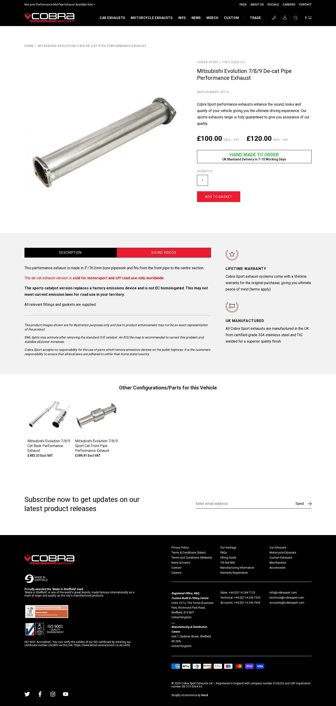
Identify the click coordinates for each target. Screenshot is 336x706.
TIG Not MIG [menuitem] (227, 562)
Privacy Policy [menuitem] (180, 547)
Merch (212, 18)
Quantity (205, 171)
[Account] (285, 17)
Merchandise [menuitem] (277, 562)
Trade (255, 18)
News (196, 18)
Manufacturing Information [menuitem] (237, 567)
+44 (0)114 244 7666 (247, 602)
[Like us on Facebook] (40, 694)
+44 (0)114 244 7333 (247, 597)
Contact (305, 4)
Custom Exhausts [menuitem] (280, 557)
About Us (257, 4)
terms (255, 289)
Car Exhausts (112, 18)
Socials (273, 4)
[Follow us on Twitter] (27, 694)
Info (182, 18)
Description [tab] (70, 252)
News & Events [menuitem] (180, 562)
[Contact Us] (274, 17)
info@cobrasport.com (283, 592)
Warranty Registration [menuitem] (234, 572)
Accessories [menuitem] (277, 567)
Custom (231, 18)
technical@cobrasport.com (286, 597)
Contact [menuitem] (176, 567)
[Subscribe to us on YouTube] (65, 694)
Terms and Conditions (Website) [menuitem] (191, 557)
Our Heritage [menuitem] (228, 547)
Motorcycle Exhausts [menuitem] (282, 552)
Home (29, 46)
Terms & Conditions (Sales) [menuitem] (188, 552)
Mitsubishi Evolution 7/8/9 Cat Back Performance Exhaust (48, 446)
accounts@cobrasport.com (286, 602)
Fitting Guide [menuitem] (228, 557)
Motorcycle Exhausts (152, 18)
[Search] (296, 17)
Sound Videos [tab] (163, 252)
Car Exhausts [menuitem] (277, 547)
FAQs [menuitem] (223, 552)
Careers (289, 4)
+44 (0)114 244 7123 (242, 592)
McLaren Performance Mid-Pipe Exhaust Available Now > (59, 4)
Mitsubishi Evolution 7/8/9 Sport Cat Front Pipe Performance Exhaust (96, 446)
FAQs (243, 4)
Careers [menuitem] (176, 572)
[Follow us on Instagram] (52, 694)
